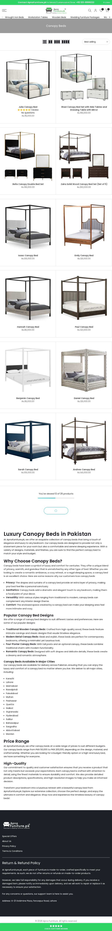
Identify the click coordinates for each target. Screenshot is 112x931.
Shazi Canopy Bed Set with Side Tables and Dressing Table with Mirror (84, 108)
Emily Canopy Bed (84, 255)
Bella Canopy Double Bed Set (28, 184)
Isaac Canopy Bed (28, 255)
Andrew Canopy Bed (84, 469)
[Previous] (2, 17)
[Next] (109, 17)
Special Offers (9, 836)
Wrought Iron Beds (14, 17)
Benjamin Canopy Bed (28, 398)
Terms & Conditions (12, 851)
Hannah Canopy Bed (28, 326)
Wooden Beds (59, 17)
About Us (6, 841)
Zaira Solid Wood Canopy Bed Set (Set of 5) (84, 184)
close (6, 2)
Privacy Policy (9, 846)
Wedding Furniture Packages (84, 17)
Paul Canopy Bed (84, 326)
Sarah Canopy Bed (28, 469)
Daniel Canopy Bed (84, 398)
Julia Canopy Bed (28, 106)
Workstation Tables (38, 17)
